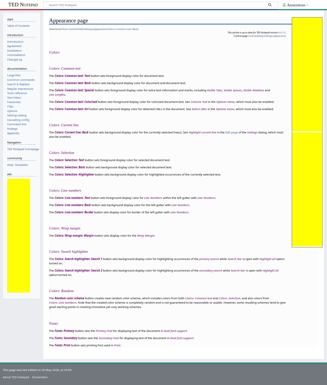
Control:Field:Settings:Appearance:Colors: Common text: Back (103, 29)
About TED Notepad (16, 377)
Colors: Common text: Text (72, 76)
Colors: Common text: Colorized (76, 102)
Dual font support (175, 331)
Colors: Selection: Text (69, 160)
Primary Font (104, 331)
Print (117, 345)
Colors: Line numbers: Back (73, 205)
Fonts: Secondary (66, 338)
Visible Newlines (253, 90)
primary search (209, 259)
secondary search (210, 270)
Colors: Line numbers (65, 190)
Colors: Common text (64, 68)
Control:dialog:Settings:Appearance (267, 36)
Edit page (231, 132)
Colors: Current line (64, 125)
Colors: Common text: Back (73, 83)
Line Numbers (153, 198)
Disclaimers (39, 377)
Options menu (225, 102)
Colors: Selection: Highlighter (74, 174)
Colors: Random (61, 291)
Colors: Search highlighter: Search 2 (78, 270)
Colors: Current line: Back (72, 132)
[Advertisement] (18, 235)
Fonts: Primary (64, 331)
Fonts (53, 323)
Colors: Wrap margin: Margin (74, 235)
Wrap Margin (145, 235)
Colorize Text (199, 102)
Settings (252, 132)
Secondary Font (109, 338)
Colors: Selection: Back (70, 167)
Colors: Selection (61, 153)
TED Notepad (23, 4)
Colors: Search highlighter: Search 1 (78, 259)
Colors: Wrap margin (64, 228)
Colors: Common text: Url (72, 109)
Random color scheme (69, 298)
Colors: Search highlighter (68, 252)
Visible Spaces (233, 90)
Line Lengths (57, 94)
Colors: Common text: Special (74, 90)
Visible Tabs (214, 90)
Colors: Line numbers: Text (72, 198)
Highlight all (267, 259)
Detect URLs (199, 109)
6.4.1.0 (281, 32)
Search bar (235, 259)
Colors (54, 52)
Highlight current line (202, 132)
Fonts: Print (62, 345)
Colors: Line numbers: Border (74, 212)
